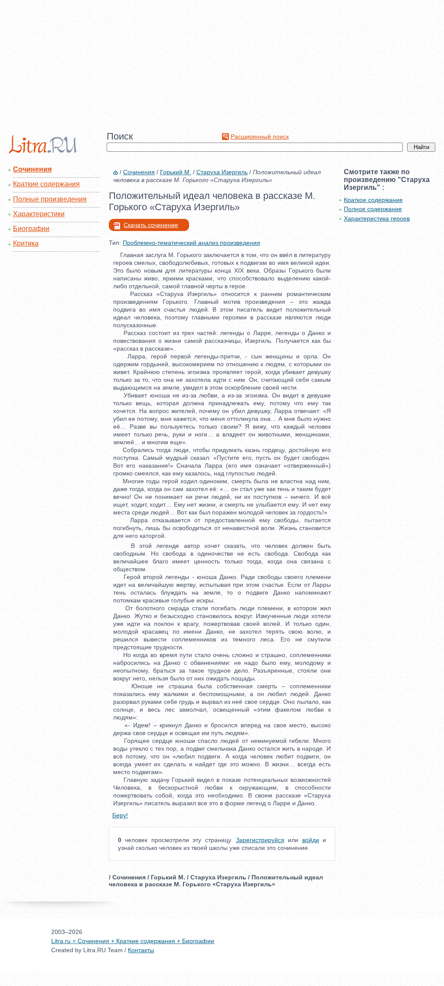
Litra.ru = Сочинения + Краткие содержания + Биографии (132, 940)
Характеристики (39, 214)
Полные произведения (50, 199)
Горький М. (175, 172)
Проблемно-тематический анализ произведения (191, 242)
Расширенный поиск (260, 136)
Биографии (31, 228)
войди (310, 839)
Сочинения (32, 169)
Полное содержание (373, 208)
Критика (26, 243)
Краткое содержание (373, 199)
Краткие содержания (46, 184)
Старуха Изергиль (222, 172)
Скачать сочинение (151, 224)
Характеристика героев (377, 218)
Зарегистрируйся (260, 839)
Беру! (120, 815)
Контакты (141, 950)
